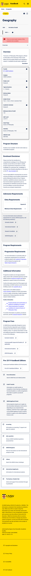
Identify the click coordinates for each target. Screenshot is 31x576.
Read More (25, 63)
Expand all (23, 204)
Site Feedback (8, 570)
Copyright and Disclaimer (11, 545)
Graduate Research (17, 314)
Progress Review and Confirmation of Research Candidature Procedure (17, 303)
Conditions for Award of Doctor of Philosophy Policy (16, 308)
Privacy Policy (8, 553)
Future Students (7, 291)
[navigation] (11, 222)
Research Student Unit (16, 278)
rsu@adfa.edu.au (17, 286)
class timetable (12, 171)
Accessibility (8, 561)
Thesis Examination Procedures (16, 306)
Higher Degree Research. (11, 262)
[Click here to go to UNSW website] (5, 4)
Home (2, 9)
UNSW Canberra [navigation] (9, 71)
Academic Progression (20, 259)
